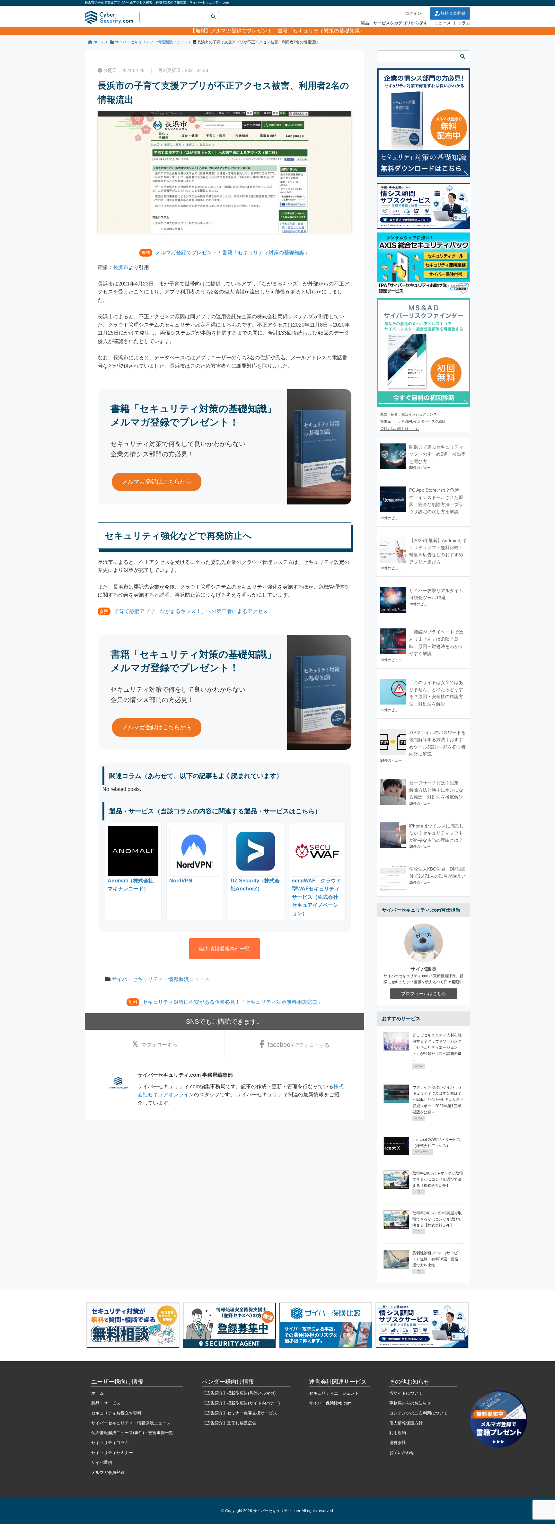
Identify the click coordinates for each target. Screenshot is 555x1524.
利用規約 (397, 1432)
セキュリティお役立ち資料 (116, 1413)
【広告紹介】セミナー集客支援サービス (239, 1413)
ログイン (413, 13)
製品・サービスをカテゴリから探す (394, 23)
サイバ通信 (101, 1462)
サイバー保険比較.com (330, 1403)
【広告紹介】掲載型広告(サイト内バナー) (241, 1403)
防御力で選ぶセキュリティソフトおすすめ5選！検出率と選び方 (437, 454)
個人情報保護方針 (406, 1423)
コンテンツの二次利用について (418, 1413)
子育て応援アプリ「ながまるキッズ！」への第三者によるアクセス (191, 611)
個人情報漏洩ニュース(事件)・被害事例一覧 (132, 1432)
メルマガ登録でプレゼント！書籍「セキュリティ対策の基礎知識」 (288, 30)
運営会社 (397, 1442)
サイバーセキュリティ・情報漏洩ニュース (160, 979)
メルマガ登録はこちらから (156, 481)
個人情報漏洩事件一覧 (224, 948)
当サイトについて (406, 1393)
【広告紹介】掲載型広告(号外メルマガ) (239, 1393)
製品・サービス (105, 1403)
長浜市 (120, 267)
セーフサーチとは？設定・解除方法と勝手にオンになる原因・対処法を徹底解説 (436, 790)
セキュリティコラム (110, 1442)
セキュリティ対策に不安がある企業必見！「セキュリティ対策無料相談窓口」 (232, 1002)
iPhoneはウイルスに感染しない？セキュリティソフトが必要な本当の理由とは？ (436, 833)
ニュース (442, 23)
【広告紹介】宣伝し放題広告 (229, 1423)
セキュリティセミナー (112, 1452)
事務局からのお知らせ (410, 1403)
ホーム (97, 1393)
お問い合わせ (401, 1452)
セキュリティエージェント (334, 1393)
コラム (464, 23)
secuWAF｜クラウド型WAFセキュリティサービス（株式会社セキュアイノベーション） (316, 897)
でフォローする (159, 1044)
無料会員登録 (452, 13)
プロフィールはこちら (423, 993)
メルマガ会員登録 (108, 1472)
